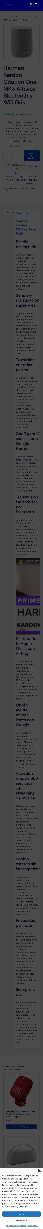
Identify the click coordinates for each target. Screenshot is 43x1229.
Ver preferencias (21, 1220)
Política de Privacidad (16, 1225)
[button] (39, 1170)
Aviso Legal (33, 1225)
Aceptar (21, 1214)
